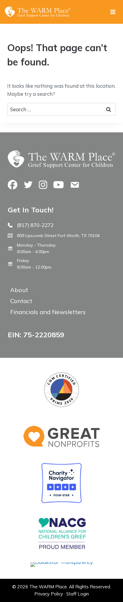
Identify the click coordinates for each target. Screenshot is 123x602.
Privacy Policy (48, 594)
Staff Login (77, 594)
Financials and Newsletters (48, 312)
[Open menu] (112, 11)
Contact (21, 301)
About (19, 290)
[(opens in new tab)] (61, 562)
